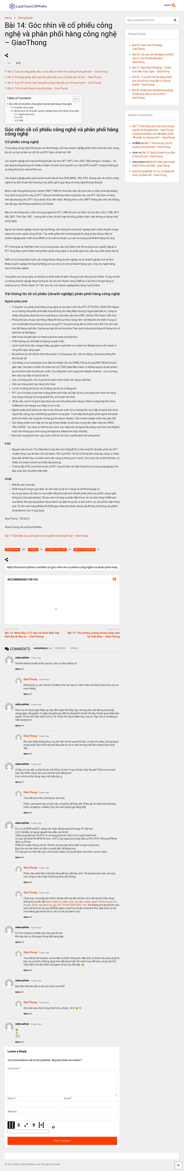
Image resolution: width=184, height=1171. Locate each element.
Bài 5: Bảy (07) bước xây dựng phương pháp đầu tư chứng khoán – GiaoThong (54, 82)
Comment (14, 1068)
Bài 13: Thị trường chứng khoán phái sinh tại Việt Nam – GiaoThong (94, 634)
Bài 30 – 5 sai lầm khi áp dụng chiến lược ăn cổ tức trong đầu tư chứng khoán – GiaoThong (152, 81)
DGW (21, 120)
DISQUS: (74, 648)
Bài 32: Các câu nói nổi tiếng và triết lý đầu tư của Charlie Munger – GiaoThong (153, 58)
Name (12, 1098)
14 (8, 63)
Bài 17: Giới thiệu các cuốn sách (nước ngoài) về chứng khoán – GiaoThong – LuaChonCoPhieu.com (153, 130)
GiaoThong (30, 679)
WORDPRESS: (42, 648)
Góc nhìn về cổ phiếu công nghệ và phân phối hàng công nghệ (40, 104)
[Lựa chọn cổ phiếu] (26, 8)
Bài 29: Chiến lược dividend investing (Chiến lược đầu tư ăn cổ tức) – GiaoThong (152, 94)
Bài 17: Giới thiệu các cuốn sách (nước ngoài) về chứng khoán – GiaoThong (46, 535)
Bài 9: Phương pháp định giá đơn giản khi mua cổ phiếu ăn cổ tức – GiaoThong (54, 77)
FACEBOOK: (61, 648)
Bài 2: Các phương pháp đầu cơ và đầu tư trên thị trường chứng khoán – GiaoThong (58, 71)
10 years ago (36, 658)
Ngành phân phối (26, 114)
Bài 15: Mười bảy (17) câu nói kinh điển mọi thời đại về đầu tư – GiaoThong (32, 634)
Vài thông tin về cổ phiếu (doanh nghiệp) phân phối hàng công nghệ (46, 111)
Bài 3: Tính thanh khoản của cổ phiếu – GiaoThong (38, 88)
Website (12, 1111)
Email (68, 1098)
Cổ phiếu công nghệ (23, 107)
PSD (21, 117)
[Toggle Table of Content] (74, 99)
